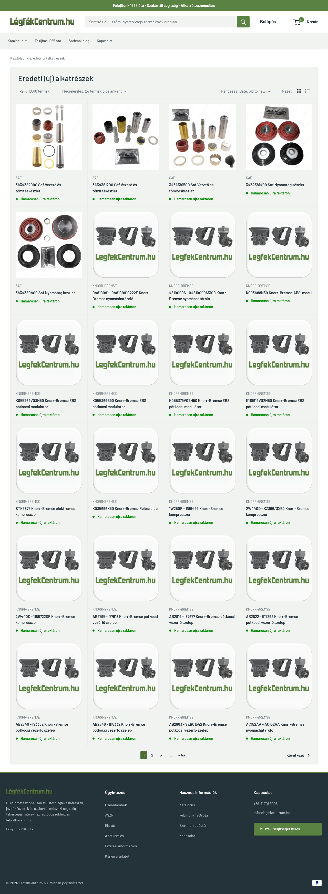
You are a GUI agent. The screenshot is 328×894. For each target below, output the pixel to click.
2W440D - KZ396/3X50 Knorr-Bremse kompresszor (277, 511)
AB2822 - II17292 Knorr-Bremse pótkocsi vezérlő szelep (272, 619)
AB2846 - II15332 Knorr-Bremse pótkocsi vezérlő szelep (119, 727)
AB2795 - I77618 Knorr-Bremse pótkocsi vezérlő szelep (125, 619)
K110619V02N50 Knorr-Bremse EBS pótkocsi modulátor (275, 403)
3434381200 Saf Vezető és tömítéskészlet (115, 187)
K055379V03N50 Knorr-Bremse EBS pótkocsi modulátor (199, 403)
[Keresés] (243, 21)
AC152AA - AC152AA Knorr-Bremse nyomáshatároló (275, 727)
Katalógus (187, 805)
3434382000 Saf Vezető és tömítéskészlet (38, 187)
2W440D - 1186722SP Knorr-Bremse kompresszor (45, 619)
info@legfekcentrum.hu (272, 812)
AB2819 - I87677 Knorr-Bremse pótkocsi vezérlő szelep (202, 619)
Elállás (110, 825)
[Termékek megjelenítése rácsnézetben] (299, 91)
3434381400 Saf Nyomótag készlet (275, 184)
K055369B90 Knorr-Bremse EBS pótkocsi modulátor (119, 403)
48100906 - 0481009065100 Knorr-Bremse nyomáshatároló (198, 295)
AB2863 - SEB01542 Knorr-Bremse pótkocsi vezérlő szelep (198, 727)
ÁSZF (109, 815)
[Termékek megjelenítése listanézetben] (307, 91)
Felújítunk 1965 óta (193, 815)
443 (181, 755)
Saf (19, 178)
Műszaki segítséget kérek (280, 829)
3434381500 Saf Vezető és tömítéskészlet (191, 187)
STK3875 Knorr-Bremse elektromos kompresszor (45, 511)
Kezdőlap (17, 58)
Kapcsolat (187, 835)
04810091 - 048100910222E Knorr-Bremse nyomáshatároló (121, 295)
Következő (295, 755)
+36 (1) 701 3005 (266, 803)
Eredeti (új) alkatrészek (47, 58)
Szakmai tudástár (193, 825)
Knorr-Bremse (105, 286)
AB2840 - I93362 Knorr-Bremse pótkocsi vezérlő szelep (42, 727)
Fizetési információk (121, 846)
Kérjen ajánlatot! (117, 856)
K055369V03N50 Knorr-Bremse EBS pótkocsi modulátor (46, 403)
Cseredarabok (116, 805)
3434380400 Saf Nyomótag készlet (45, 292)
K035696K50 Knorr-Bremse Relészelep (125, 508)
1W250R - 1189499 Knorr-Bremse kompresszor (196, 511)
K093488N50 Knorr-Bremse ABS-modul (279, 292)
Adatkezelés (114, 835)
